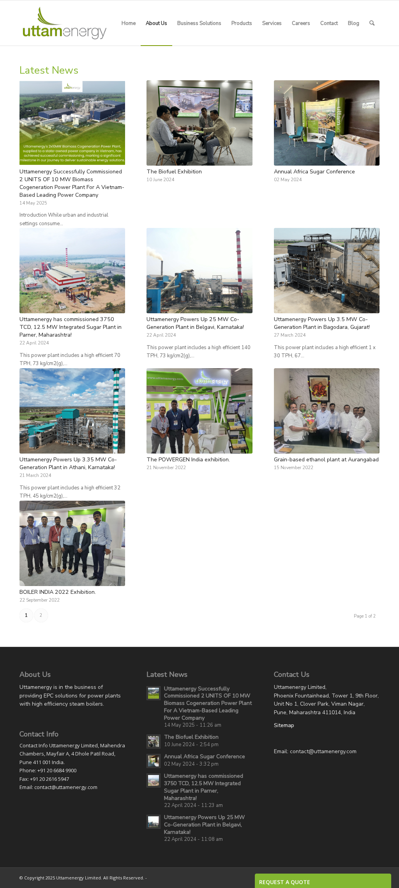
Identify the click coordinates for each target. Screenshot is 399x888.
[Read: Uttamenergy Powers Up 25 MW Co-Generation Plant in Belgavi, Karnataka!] (154, 822)
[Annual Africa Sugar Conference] (327, 123)
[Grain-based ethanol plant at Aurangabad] (327, 411)
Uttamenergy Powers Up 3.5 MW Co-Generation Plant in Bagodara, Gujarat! (322, 323)
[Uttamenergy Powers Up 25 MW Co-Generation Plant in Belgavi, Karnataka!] (199, 270)
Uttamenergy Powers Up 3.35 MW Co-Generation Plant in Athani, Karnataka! (68, 463)
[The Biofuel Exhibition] (199, 123)
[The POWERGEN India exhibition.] (199, 411)
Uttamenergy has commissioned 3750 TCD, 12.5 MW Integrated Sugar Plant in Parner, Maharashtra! (70, 327)
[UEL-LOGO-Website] (64, 23)
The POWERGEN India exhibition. (188, 459)
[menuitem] (129, 23)
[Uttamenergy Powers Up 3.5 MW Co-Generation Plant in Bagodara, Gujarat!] (327, 270)
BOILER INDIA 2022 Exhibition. (57, 592)
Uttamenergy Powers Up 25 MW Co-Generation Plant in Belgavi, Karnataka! (195, 323)
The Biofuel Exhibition (174, 171)
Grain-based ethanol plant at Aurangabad (326, 459)
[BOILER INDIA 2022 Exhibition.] (72, 543)
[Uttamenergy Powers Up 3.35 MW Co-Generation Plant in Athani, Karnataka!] (72, 411)
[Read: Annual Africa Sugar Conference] (154, 761)
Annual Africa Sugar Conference (314, 171)
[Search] (372, 23)
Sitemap (284, 725)
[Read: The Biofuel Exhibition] (154, 741)
